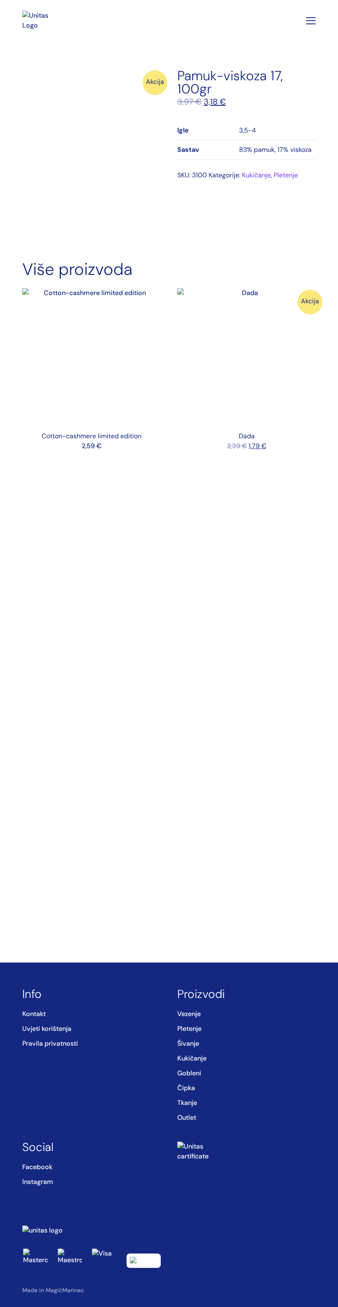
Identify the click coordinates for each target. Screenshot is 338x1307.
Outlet (186, 1117)
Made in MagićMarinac (53, 1290)
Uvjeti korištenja (46, 1028)
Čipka (186, 1088)
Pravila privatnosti (50, 1043)
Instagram (37, 1181)
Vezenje (189, 1013)
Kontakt (34, 1013)
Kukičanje (256, 175)
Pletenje (286, 175)
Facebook (37, 1167)
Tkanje (187, 1102)
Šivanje (188, 1043)
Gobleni (189, 1073)
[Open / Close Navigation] (311, 20)
